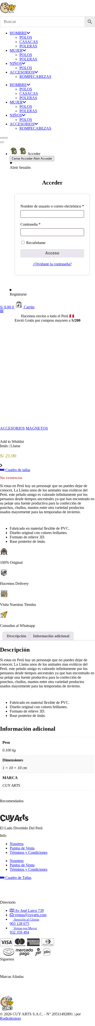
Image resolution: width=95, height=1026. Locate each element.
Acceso (52, 253)
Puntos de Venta (22, 848)
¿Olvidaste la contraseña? (52, 264)
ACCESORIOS (22, 72)
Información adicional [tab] (51, 636)
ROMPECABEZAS (35, 76)
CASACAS (28, 42)
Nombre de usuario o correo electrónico (52, 206)
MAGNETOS (37, 428)
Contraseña (30, 224)
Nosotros (17, 844)
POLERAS (28, 46)
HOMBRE (18, 33)
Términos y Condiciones (28, 852)
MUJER (16, 50)
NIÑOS (16, 63)
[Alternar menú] (2, 142)
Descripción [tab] (16, 636)
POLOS (25, 37)
